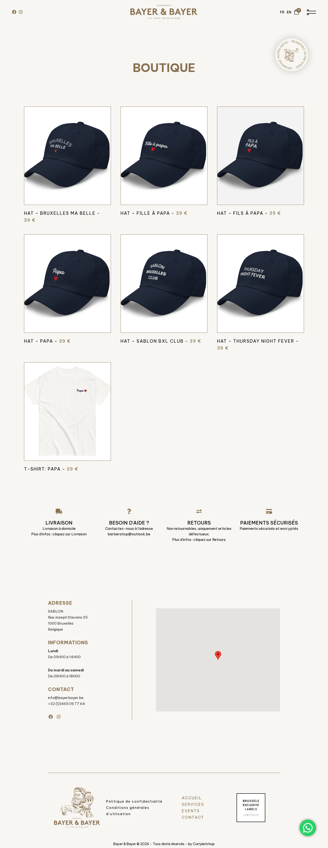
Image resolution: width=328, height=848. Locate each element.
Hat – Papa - (47, 341)
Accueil (192, 797)
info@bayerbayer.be (66, 697)
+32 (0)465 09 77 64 (66, 703)
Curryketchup (204, 844)
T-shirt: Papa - (51, 469)
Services (193, 804)
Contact (193, 817)
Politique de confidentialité (134, 801)
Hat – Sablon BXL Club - (161, 341)
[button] (218, 655)
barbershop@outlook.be (129, 534)
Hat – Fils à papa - (249, 213)
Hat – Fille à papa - (154, 213)
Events (191, 810)
